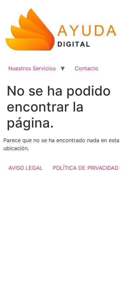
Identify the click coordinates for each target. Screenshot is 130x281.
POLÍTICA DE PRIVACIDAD (86, 167)
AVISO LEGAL (25, 167)
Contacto (86, 68)
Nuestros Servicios (32, 68)
